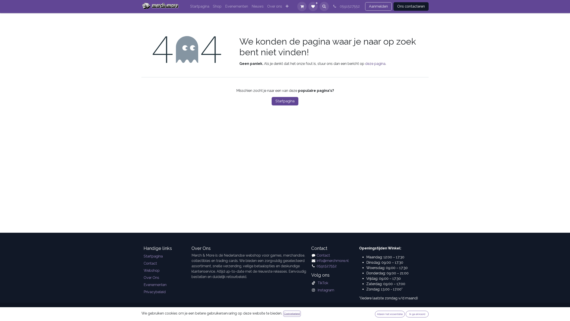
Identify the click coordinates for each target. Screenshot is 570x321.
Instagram (326, 290)
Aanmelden (378, 6)
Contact (150, 263)
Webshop (152, 270)
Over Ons (151, 278)
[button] (324, 6)
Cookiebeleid (292, 313)
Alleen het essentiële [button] (390, 314)
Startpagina (285, 101)
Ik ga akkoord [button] (417, 314)
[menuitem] (199, 6)
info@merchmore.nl (333, 261)
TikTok (323, 283)
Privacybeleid (155, 292)
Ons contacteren (411, 6)
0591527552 (349, 6)
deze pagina (375, 64)
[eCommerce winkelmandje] (302, 6)
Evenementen (155, 285)
